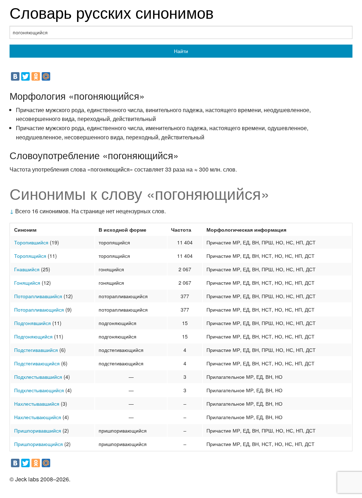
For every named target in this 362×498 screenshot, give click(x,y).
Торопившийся (31, 242)
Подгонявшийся (32, 322)
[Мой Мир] (46, 76)
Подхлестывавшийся (38, 376)
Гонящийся (27, 282)
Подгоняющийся (33, 336)
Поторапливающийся (39, 309)
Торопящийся (30, 255)
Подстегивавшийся (36, 349)
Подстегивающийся (37, 363)
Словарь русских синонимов (112, 12)
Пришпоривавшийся (37, 430)
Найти (181, 50)
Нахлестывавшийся (36, 403)
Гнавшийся (27, 269)
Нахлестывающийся (37, 417)
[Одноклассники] (35, 76)
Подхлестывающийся (39, 390)
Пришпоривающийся (38, 443)
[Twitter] (25, 76)
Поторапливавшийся (38, 296)
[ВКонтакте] (15, 76)
